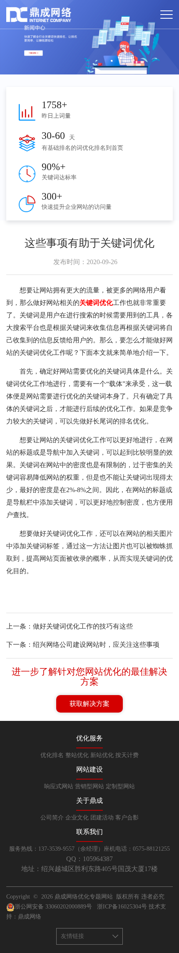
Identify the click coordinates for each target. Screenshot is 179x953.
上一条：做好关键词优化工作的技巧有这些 (69, 626)
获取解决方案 (89, 703)
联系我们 (89, 831)
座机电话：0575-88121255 (137, 849)
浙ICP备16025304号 (122, 906)
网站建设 (89, 769)
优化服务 (89, 738)
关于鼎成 (89, 800)
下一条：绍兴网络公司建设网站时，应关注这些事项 (82, 644)
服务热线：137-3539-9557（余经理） (56, 849)
